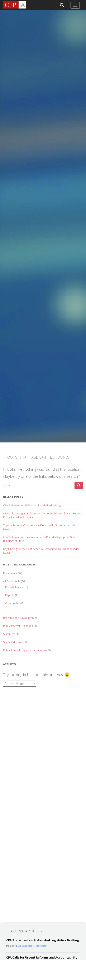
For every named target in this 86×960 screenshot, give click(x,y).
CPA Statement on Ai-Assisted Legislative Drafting (32, 505)
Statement (9, 634)
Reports (9, 595)
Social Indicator (12, 642)
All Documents (11, 581)
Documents (10, 573)
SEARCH (62, 5)
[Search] (79, 485)
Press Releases (14, 587)
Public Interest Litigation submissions (25, 650)
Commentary (13, 603)
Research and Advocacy (17, 618)
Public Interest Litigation (17, 626)
